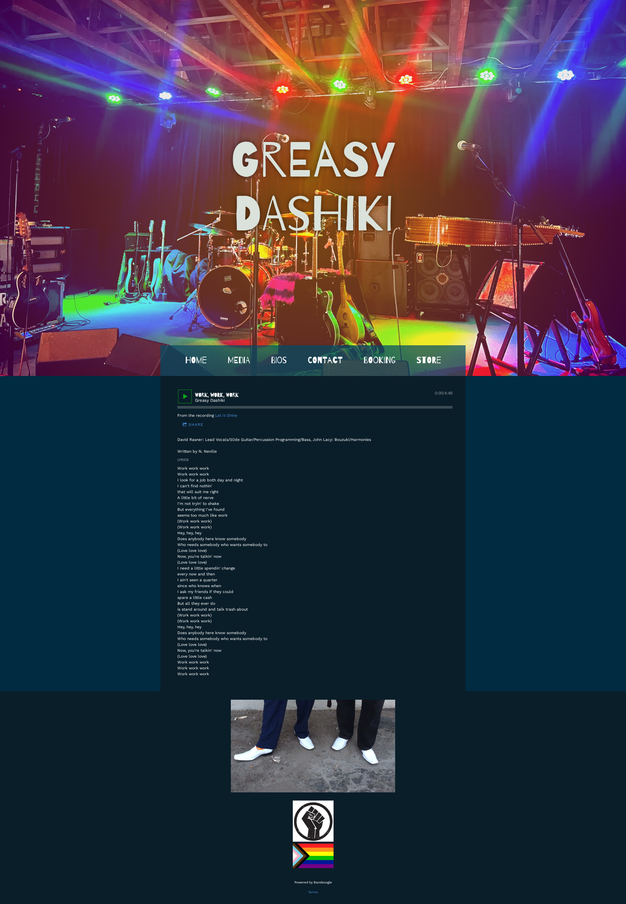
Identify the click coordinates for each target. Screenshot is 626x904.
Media (239, 360)
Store (428, 360)
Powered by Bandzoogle (313, 882)
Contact (325, 360)
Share (195, 424)
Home (196, 360)
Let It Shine (226, 415)
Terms (313, 892)
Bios (279, 360)
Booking (379, 360)
